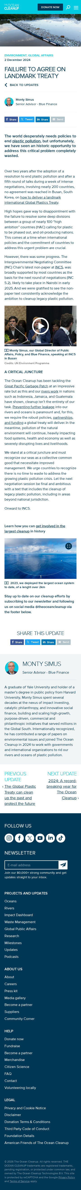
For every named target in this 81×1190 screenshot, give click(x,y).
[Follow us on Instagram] (9, 838)
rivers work (49, 391)
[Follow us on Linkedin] (50, 838)
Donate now (50, 7)
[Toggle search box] (67, 7)
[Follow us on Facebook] (19, 838)
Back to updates (24, 85)
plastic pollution (26, 141)
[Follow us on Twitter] (29, 838)
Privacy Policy (66, 1177)
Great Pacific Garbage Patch (26, 386)
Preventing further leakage (33, 407)
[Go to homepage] (12, 7)
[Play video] (41, 326)
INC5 (59, 267)
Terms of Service (20, 1181)
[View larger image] (68, 546)
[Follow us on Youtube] (40, 838)
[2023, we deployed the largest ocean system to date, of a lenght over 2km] (40, 558)
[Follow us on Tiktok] (60, 838)
